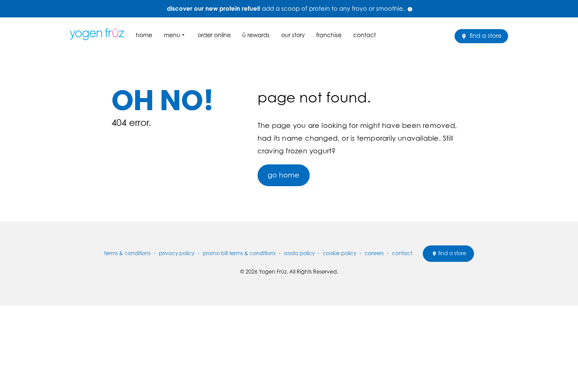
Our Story (293, 35)
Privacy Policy (176, 253)
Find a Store (485, 35)
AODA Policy (299, 253)
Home (144, 35)
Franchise (329, 35)
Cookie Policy (339, 253)
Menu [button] (172, 35)
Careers (374, 253)
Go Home (283, 175)
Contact (364, 35)
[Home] (100, 34)
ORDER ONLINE (214, 35)
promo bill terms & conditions (239, 253)
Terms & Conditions (127, 253)
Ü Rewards (256, 35)
